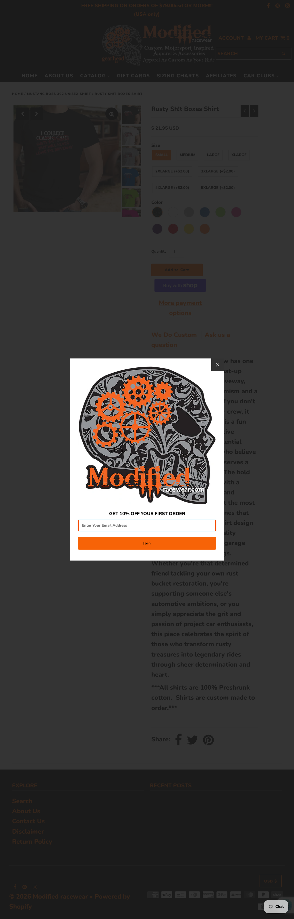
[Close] (217, 364)
